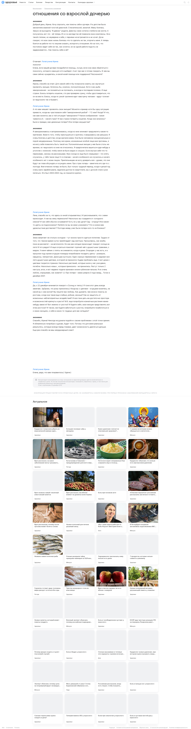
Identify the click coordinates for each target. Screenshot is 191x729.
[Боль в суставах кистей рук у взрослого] (143, 709)
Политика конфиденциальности (178, 727)
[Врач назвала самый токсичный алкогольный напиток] (48, 486)
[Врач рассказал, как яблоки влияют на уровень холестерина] (80, 486)
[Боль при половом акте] (111, 486)
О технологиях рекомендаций (159, 727)
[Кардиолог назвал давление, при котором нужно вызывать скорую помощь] (143, 645)
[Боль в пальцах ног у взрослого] (143, 677)
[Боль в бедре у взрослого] (80, 645)
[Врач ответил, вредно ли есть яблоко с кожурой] (111, 581)
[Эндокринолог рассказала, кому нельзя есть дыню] (111, 550)
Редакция (112, 727)
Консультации (37, 8)
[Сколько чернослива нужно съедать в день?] (48, 709)
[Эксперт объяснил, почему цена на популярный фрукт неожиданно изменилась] (48, 677)
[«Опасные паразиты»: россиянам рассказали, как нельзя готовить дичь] (143, 486)
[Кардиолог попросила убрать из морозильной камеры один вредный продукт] (48, 422)
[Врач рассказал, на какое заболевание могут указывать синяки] (48, 454)
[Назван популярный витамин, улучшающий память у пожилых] (143, 581)
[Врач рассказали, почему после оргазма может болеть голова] (48, 518)
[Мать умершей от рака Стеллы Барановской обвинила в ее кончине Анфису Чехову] (80, 677)
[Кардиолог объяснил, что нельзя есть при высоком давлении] (143, 454)
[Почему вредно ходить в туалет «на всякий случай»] (48, 645)
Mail (3, 727)
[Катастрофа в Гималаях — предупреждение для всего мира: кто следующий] (80, 454)
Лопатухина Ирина (50, 61)
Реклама (16, 727)
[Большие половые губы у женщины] (80, 422)
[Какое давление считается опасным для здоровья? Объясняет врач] (111, 422)
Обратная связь (144, 727)
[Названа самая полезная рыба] (48, 550)
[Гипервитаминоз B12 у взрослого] (80, 709)
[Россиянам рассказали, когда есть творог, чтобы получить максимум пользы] (111, 677)
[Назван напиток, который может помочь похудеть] (48, 613)
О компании (9, 727)
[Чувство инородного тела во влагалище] (80, 581)
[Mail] (3, 2)
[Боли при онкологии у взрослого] (111, 709)
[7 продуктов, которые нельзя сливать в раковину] (143, 550)
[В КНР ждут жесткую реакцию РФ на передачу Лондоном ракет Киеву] (143, 613)
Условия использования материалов (127, 727)
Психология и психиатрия (52, 8)
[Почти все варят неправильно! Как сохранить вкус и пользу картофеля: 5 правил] (111, 454)
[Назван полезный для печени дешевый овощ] (80, 518)
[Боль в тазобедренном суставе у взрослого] (111, 613)
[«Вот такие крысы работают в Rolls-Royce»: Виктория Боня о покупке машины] (111, 518)
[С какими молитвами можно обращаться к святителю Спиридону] (143, 422)
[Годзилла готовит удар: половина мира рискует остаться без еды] (48, 581)
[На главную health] (10, 2)
